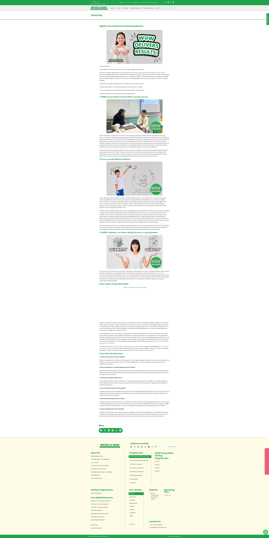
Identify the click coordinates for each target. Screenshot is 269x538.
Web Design (170, 536)
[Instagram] (163, 2)
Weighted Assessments (143, 212)
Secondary (125, 8)
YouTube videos (109, 343)
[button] (101, 430)
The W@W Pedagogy (148, 8)
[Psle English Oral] (173, 2)
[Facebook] (168, 2)
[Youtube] (165, 2)
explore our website (159, 341)
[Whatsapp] (168, 3)
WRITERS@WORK (148, 350)
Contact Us (157, 8)
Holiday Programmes (135, 8)
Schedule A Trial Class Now (169, 8)
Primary (119, 8)
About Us (113, 8)
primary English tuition (120, 346)
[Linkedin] (142, 447)
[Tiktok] (170, 2)
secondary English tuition (136, 346)
